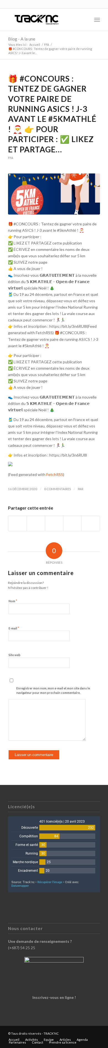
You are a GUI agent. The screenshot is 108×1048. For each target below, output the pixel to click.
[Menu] (97, 19)
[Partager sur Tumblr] (72, 523)
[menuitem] (84, 20)
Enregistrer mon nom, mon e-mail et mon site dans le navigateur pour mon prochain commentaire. (53, 690)
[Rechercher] (84, 20)
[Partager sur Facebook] (17, 523)
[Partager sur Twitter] (36, 523)
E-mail (14, 628)
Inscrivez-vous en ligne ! (54, 997)
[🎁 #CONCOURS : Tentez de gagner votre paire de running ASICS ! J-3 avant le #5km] (54, 194)
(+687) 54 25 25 (21, 947)
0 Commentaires (57, 489)
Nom (13, 601)
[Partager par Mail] (91, 523)
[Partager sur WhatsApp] (54, 523)
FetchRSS (54, 474)
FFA (10, 158)
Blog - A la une (21, 38)
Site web (14, 655)
